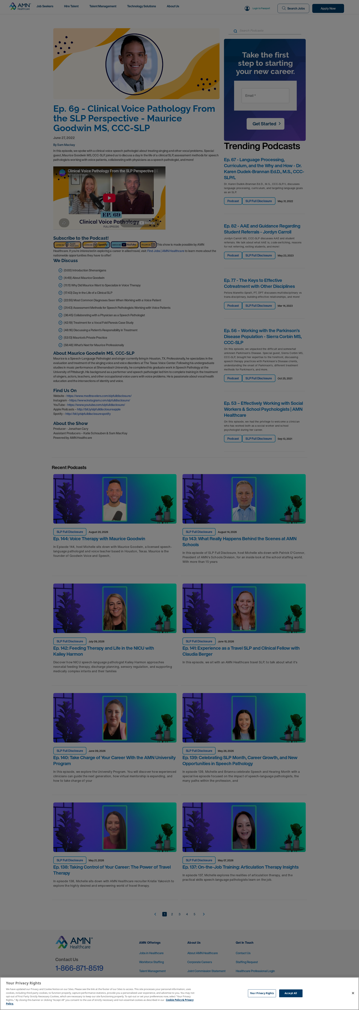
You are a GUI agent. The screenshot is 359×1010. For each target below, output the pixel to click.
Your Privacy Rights (262, 993)
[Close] (353, 993)
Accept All (291, 993)
